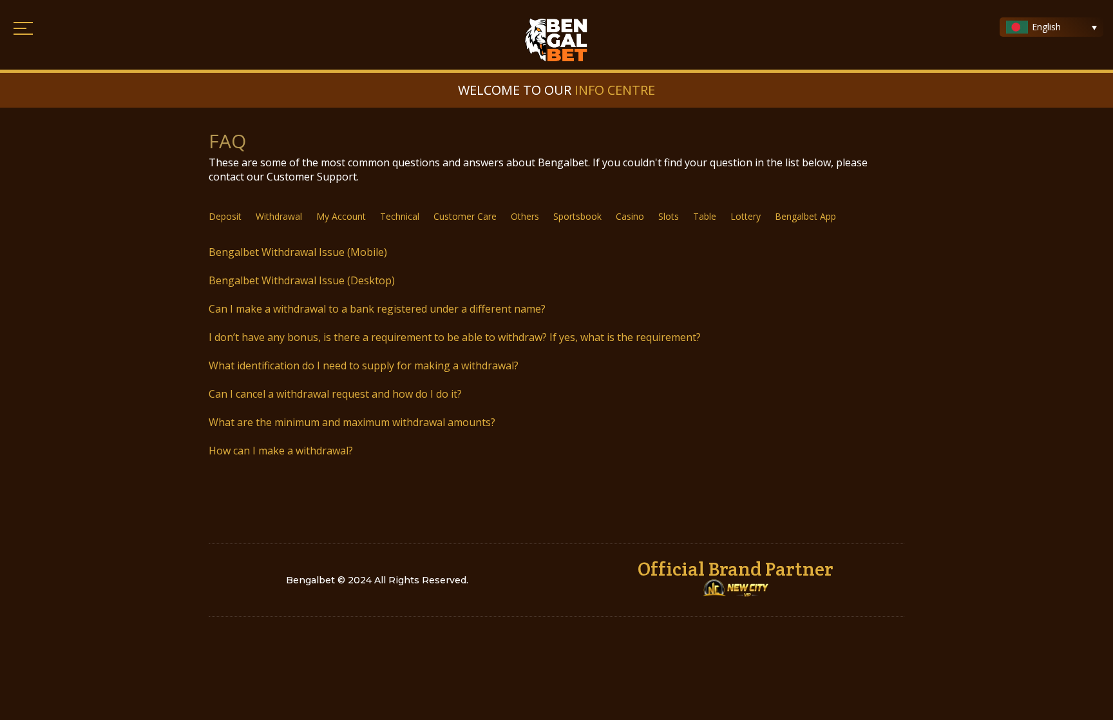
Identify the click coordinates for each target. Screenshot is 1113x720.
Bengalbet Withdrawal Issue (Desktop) (302, 280)
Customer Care (465, 217)
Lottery (745, 217)
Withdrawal (279, 217)
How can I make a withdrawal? (281, 450)
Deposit (225, 217)
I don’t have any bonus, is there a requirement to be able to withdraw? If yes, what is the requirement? (455, 337)
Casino (630, 217)
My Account (341, 217)
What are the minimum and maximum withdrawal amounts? (352, 422)
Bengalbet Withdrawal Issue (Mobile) (298, 252)
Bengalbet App (805, 217)
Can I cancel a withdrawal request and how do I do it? (335, 394)
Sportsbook (577, 217)
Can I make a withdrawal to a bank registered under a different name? (377, 309)
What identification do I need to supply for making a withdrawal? (363, 365)
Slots (668, 217)
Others (525, 217)
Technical (399, 217)
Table (704, 217)
